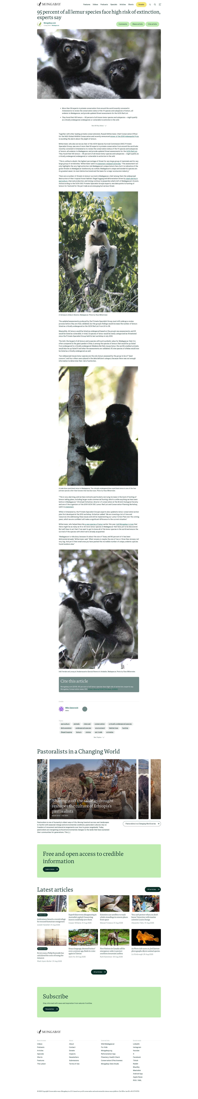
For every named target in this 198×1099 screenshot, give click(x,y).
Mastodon (137, 1070)
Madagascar (55, 25)
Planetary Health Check (110, 1057)
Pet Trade (98, 732)
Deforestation (66, 728)
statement (69, 507)
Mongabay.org (106, 1051)
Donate (141, 4)
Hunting (125, 728)
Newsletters (74, 1057)
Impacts (72, 1054)
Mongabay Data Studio (110, 1064)
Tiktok (135, 1060)
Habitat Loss (113, 728)
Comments (123, 24)
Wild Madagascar (108, 1044)
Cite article (152, 24)
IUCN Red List (131, 151)
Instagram (137, 1047)
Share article (137, 24)
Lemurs (78, 732)
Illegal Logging (66, 732)
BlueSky (136, 1067)
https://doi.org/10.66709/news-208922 (103, 689)
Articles (123, 4)
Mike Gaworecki (71, 708)
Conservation (100, 724)
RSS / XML (137, 1080)
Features (86, 4)
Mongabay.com (50, 23)
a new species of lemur (94, 524)
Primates (109, 732)
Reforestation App (108, 1054)
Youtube (136, 1051)
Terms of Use (74, 1064)
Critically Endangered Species (120, 724)
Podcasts (104, 4)
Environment (100, 728)
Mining (88, 732)
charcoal (87, 724)
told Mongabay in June (125, 524)
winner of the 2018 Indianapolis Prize (124, 136)
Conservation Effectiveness (111, 1060)
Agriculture (65, 724)
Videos (95, 4)
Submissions (74, 1060)
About (71, 1044)
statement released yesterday (109, 164)
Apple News (137, 1077)
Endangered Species (83, 728)
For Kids (104, 1047)
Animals (77, 724)
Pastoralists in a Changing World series (141, 824)
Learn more (49, 869)
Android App (138, 1074)
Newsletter (49, 1009)
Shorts (131, 4)
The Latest (41, 1064)
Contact (72, 1047)
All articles (151, 889)
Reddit (135, 1064)
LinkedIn (136, 1044)
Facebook (137, 1057)
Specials (113, 4)
